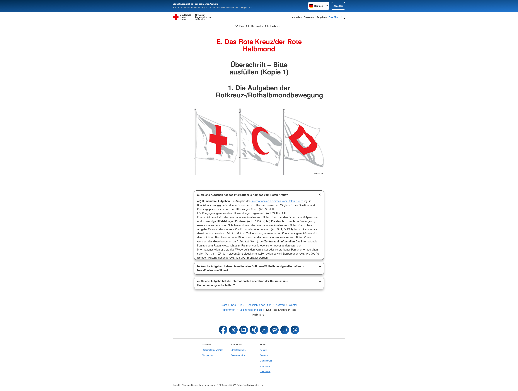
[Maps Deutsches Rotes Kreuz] (264, 330)
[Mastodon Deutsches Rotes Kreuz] (274, 330)
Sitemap (264, 355)
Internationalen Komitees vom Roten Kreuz (277, 201)
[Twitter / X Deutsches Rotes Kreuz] (233, 330)
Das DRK (333, 17)
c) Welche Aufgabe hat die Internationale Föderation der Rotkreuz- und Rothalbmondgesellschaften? (242, 283)
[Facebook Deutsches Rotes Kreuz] (223, 330)
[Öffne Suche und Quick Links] (343, 17)
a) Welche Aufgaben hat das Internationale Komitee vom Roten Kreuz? (242, 195)
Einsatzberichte (238, 349)
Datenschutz (266, 360)
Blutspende (207, 355)
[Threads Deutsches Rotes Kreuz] (295, 330)
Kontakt (263, 349)
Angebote (322, 17)
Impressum (265, 366)
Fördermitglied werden (212, 349)
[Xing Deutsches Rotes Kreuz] (254, 330)
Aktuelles (297, 17)
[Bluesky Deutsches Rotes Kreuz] (284, 330)
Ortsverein (309, 17)
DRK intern (265, 371)
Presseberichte (238, 355)
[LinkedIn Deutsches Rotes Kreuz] (243, 330)
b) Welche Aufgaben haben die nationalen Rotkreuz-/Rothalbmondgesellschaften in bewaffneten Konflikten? (250, 268)
